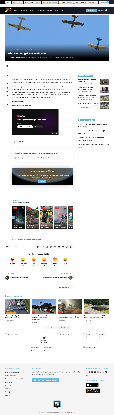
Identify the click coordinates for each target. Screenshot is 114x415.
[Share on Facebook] (7, 72)
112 (33, 313)
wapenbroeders (36, 239)
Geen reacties (58, 57)
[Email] (7, 96)
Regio (25, 57)
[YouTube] (92, 372)
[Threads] (103, 372)
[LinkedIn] (100, 372)
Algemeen (12, 57)
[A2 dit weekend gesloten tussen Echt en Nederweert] (17, 306)
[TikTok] (87, 375)
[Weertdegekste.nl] (8, 10)
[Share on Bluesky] (7, 92)
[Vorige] (13, 217)
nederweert (27, 239)
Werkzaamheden (11, 313)
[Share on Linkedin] (7, 84)
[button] (62, 10)
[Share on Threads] (7, 88)
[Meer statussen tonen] (107, 2)
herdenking (20, 239)
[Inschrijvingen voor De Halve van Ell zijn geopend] (104, 82)
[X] (89, 372)
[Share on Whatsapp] (7, 80)
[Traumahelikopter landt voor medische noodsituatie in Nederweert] (44, 306)
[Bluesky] (106, 372)
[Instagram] (98, 372)
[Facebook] (86, 372)
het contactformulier (48, 153)
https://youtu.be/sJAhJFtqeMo (22, 105)
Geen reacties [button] (65, 287)
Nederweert (19, 57)
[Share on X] (7, 76)
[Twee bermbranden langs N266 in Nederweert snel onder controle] (96, 306)
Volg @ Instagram (44, 341)
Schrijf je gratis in (46, 158)
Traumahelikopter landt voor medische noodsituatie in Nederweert (41, 317)
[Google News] (95, 372)
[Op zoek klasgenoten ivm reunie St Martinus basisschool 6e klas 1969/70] (104, 105)
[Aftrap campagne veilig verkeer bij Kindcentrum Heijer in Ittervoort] (104, 98)
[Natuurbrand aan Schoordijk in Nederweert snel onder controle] (70, 306)
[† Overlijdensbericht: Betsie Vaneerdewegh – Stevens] (104, 90)
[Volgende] (70, 217)
